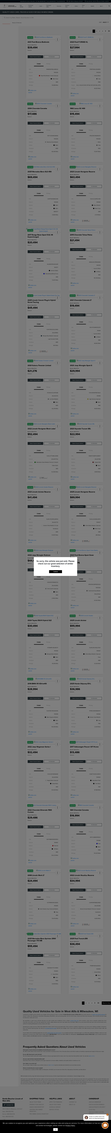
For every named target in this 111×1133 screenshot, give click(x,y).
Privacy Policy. (70, 1125)
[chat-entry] (105, 1125)
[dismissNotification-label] (107, 1114)
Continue (55, 571)
